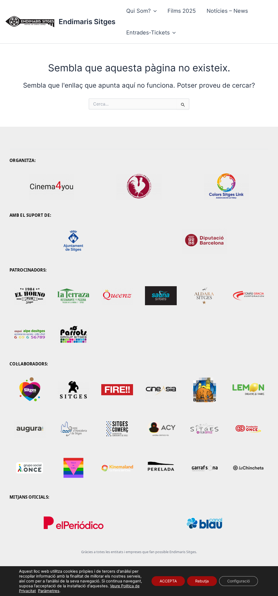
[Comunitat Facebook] (73, 296)
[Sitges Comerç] (117, 429)
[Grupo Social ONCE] (30, 468)
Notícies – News (227, 11)
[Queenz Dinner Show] (117, 296)
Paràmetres (48, 590)
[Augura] (30, 429)
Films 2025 (182, 11)
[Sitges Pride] (30, 390)
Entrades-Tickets (148, 32)
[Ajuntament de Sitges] (73, 241)
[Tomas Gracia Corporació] (248, 296)
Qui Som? (138, 11)
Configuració (238, 581)
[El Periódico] (73, 522)
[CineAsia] (161, 390)
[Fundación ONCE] (248, 429)
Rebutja (202, 581)
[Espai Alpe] (30, 335)
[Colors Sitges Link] (226, 186)
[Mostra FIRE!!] (117, 390)
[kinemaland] (117, 468)
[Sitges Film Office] (204, 429)
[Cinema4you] (52, 186)
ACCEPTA (168, 581)
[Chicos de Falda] (73, 468)
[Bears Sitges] (204, 390)
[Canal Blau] (204, 523)
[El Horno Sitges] (30, 296)
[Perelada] (161, 468)
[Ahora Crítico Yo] (161, 429)
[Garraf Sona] (204, 468)
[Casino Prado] (139, 186)
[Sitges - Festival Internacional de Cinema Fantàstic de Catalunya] (73, 390)
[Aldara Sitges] (204, 296)
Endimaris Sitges (87, 21)
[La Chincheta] (248, 468)
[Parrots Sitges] (73, 335)
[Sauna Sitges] (161, 296)
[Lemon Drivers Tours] (248, 390)
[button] (154, 11)
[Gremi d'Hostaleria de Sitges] (73, 429)
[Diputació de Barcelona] (204, 241)
